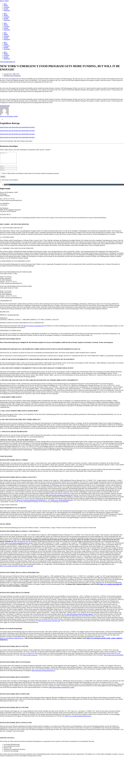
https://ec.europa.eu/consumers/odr (34, 326)
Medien (6, 5)
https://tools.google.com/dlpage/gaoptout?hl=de (59, 495)
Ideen (5, 4)
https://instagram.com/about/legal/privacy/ (43, 670)
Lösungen (6, 7)
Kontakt (6, 9)
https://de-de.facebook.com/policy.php (49, 620)
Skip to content (4, 1)
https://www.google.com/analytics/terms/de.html (30, 500)
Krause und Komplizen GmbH (9, 116)
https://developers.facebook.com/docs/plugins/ (80, 614)
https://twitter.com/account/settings (113, 655)
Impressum (7, 10)
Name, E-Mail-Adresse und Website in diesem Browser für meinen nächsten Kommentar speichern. (30, 173)
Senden (3, 176)
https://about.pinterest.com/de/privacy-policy (61, 687)
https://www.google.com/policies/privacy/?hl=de (19, 543)
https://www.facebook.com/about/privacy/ (12, 638)
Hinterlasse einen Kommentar (12, 75)
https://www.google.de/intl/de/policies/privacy (78, 716)
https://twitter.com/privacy (30, 655)
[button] (6, 184)
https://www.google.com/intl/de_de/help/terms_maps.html (16, 566)
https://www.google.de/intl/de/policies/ (62, 500)
